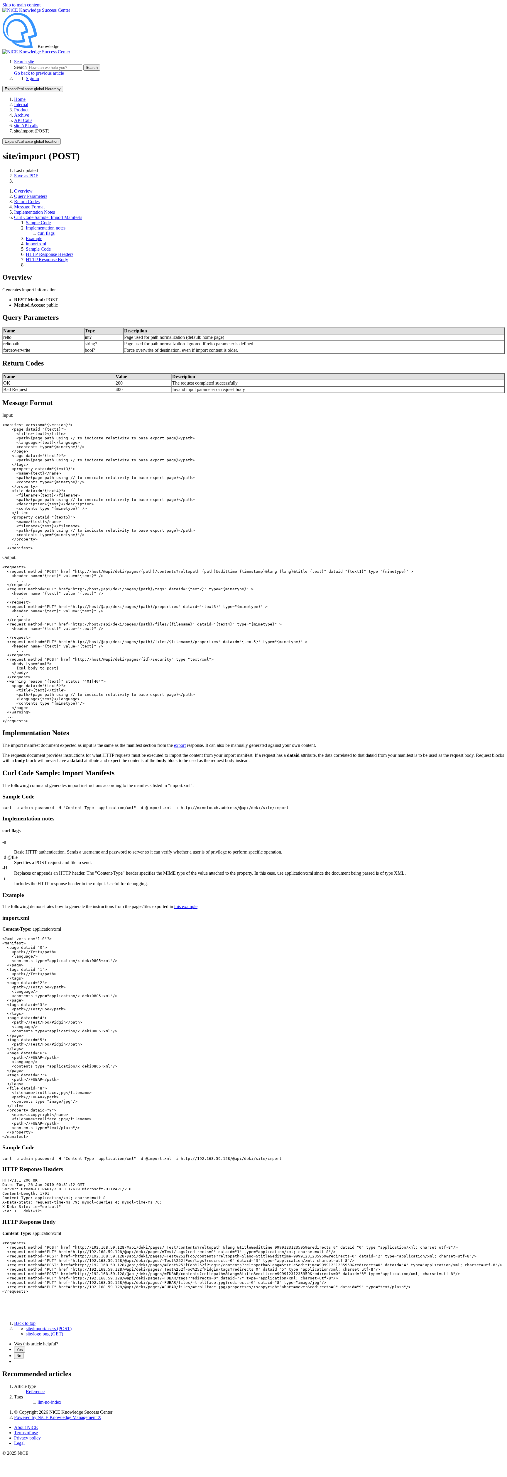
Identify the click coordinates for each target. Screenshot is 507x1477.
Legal (19, 1443)
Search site (24, 61)
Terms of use (26, 1432)
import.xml (36, 243)
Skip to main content (21, 4)
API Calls (23, 120)
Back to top (25, 1323)
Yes (19, 1349)
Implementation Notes (34, 212)
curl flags (46, 233)
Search (21, 67)
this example (185, 906)
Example (34, 238)
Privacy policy (27, 1437)
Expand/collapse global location (31, 141)
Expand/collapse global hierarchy (33, 89)
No (18, 1356)
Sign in (32, 78)
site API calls (26, 125)
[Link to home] (36, 51)
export (180, 745)
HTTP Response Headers (49, 254)
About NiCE (26, 1427)
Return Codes (27, 201)
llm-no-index (49, 1402)
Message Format (29, 206)
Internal (21, 104)
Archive (21, 115)
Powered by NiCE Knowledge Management (57, 1417)
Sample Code (38, 222)
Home (20, 99)
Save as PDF (26, 175)
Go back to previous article (39, 73)
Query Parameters (30, 196)
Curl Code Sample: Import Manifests (48, 217)
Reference (35, 1391)
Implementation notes (46, 227)
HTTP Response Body (47, 259)
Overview (23, 190)
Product (21, 109)
